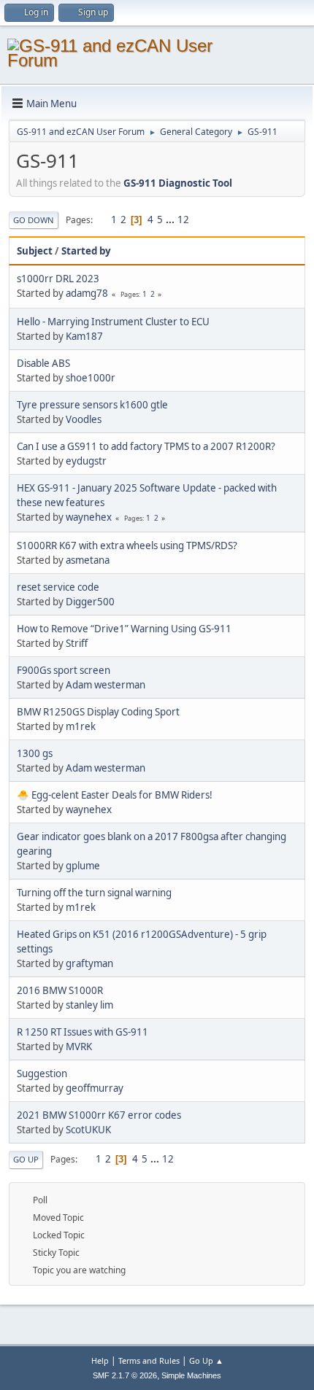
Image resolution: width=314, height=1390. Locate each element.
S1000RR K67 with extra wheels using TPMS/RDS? (127, 545)
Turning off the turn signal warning (94, 892)
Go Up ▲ (206, 1360)
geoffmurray (94, 1088)
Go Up (26, 1159)
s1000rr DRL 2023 (58, 278)
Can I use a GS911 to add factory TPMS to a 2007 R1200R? (146, 446)
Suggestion (42, 1073)
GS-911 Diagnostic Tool (177, 183)
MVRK (79, 1046)
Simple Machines (191, 1375)
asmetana (88, 560)
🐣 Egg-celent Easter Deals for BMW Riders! (114, 794)
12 (183, 219)
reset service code (58, 587)
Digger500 (90, 601)
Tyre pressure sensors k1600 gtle (92, 404)
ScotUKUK (88, 1129)
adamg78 (87, 293)
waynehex (89, 517)
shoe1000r (90, 377)
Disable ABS (43, 363)
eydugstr (86, 460)
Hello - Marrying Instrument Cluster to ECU (113, 321)
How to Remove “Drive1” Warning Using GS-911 (124, 628)
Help (100, 1360)
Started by (86, 250)
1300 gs (35, 753)
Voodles (84, 419)
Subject (35, 250)
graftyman (89, 963)
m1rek (81, 726)
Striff (77, 643)
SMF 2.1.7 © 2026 (125, 1375)
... (171, 219)
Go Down (33, 219)
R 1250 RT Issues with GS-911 (82, 1031)
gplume (83, 865)
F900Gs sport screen (63, 670)
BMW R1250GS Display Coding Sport (98, 711)
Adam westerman (105, 684)
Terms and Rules (149, 1360)
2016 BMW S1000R (60, 990)
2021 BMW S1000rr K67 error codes (99, 1115)
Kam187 (84, 336)
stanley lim (89, 1005)
